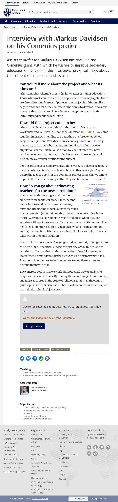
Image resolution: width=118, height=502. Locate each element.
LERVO (86, 132)
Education (30, 21)
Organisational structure (58, 3)
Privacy (62, 475)
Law (33, 450)
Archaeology (36, 434)
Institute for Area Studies (34, 416)
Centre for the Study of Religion (37, 418)
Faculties (95, 21)
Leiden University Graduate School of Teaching (44, 407)
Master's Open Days (12, 467)
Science (34, 459)
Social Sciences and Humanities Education (42, 372)
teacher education (60, 349)
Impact (62, 450)
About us (63, 21)
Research (16, 21)
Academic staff (47, 21)
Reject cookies (100, 498)
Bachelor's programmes (13, 434)
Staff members (39, 3)
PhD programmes (11, 443)
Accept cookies (34, 326)
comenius (25, 349)
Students (25, 3)
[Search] (90, 12)
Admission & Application (14, 471)
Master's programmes (13, 439)
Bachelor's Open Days (13, 463)
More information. (40, 498)
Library (75, 3)
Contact (62, 479)
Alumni (62, 446)
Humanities (28, 413)
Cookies (62, 470)
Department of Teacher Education (38, 410)
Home (5, 27)
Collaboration (79, 21)
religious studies (40, 349)
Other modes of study (13, 459)
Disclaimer (63, 466)
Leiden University (12, 3)
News (14, 27)
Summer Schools (10, 454)
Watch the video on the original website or (49, 318)
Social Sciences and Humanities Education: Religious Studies (50, 375)
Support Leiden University (70, 442)
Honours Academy (39, 478)
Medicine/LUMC (38, 454)
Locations (63, 462)
